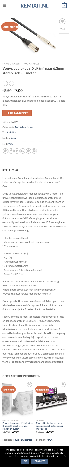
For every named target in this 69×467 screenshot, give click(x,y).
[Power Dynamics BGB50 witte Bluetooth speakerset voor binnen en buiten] (17, 399)
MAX (49, 439)
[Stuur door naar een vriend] (22, 151)
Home (5, 63)
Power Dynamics (22, 439)
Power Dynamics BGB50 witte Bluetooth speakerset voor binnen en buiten (17, 426)
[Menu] (4, 5)
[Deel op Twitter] (17, 151)
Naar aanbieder (17, 113)
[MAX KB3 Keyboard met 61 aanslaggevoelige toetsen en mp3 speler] (51, 399)
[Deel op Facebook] (11, 151)
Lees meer (39, 461)
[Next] (66, 413)
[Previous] (2, 413)
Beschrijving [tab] (10, 170)
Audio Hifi (11, 132)
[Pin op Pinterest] (28, 151)
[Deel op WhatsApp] (5, 151)
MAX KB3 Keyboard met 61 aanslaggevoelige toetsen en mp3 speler (50, 426)
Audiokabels (31, 63)
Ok (25, 461)
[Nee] (65, 457)
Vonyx (13, 138)
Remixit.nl (35, 5)
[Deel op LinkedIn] (34, 151)
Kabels (16, 63)
